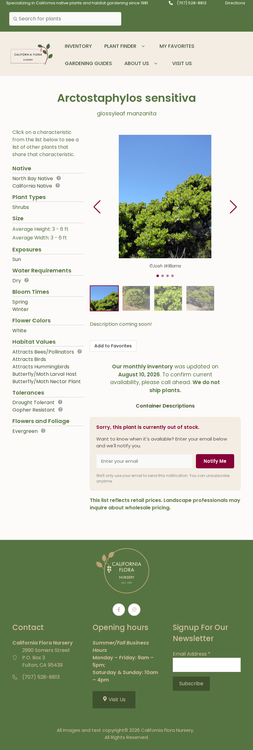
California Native (32, 185)
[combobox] (65, 19)
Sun (16, 259)
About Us (136, 63)
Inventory (78, 46)
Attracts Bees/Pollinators (43, 351)
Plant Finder (120, 46)
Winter (20, 309)
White (19, 330)
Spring (20, 301)
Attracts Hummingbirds (40, 366)
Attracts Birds (29, 359)
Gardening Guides (88, 63)
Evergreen (25, 431)
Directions (235, 3)
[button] (143, 46)
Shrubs (20, 207)
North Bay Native (32, 178)
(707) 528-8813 (191, 3)
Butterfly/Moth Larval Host (44, 374)
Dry (16, 280)
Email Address (191, 653)
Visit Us (182, 63)
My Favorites (177, 46)
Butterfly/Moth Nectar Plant (46, 381)
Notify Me (215, 461)
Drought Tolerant (33, 402)
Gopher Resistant (33, 409)
